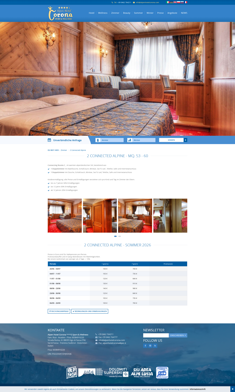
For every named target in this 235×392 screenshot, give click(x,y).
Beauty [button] (126, 12)
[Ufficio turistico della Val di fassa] (71, 372)
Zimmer (64, 150)
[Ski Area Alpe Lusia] (142, 372)
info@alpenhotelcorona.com (147, 2)
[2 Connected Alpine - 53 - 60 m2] (65, 216)
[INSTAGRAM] (150, 346)
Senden (171, 140)
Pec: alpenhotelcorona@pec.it (112, 343)
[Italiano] (168, 2)
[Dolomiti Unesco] (90, 372)
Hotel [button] (91, 12)
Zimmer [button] (115, 12)
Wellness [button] (102, 12)
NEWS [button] (184, 12)
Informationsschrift (198, 389)
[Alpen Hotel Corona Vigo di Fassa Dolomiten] (64, 13)
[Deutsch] (171, 2)
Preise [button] (160, 12)
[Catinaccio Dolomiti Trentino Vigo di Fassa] (162, 372)
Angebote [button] (172, 12)
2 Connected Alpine (78, 150)
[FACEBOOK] (145, 346)
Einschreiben (177, 335)
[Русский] (182, 2)
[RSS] (155, 346)
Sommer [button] (138, 12)
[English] (175, 2)
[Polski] (178, 2)
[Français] (185, 2)
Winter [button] (150, 12)
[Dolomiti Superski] (116, 372)
